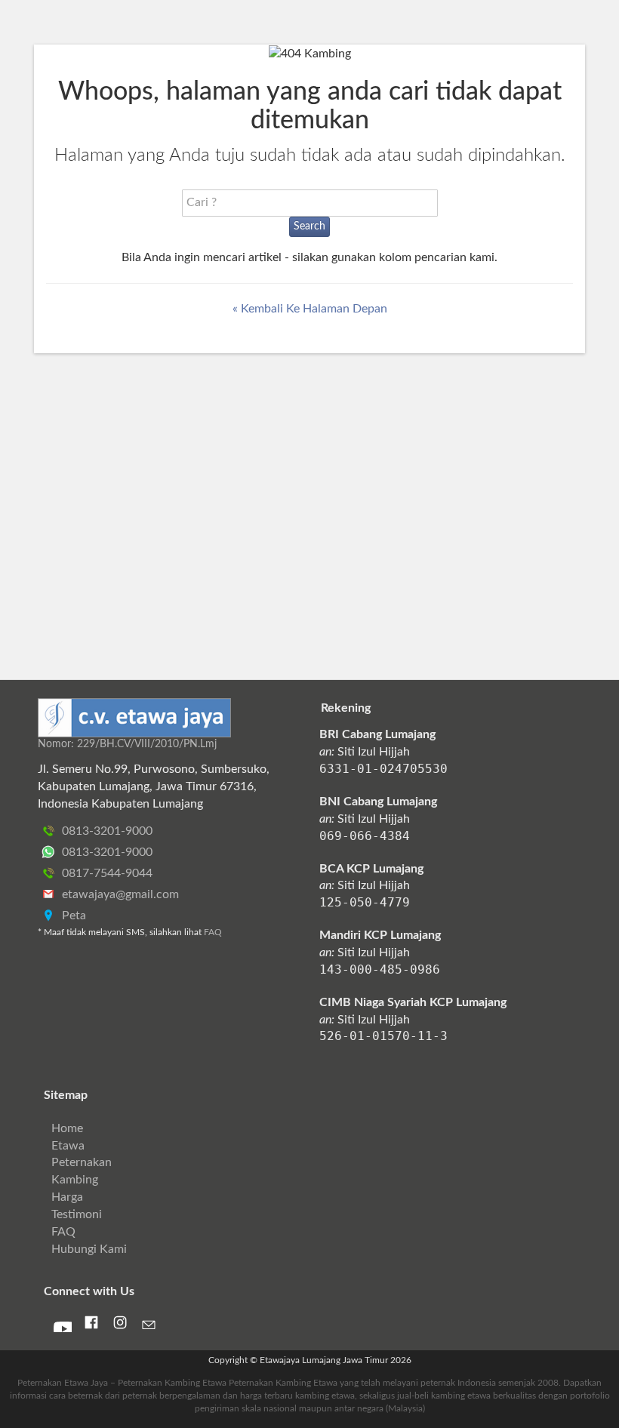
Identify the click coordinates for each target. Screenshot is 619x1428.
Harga (67, 1197)
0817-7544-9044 (105, 873)
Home (67, 1128)
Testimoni (76, 1214)
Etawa (68, 1146)
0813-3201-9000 (105, 831)
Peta (72, 915)
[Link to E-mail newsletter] (149, 1328)
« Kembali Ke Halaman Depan (310, 309)
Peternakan (81, 1162)
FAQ (213, 932)
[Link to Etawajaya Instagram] (120, 1326)
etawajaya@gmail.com (119, 894)
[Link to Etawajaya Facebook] (91, 1326)
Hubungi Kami (89, 1249)
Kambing (74, 1180)
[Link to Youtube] (62, 1328)
